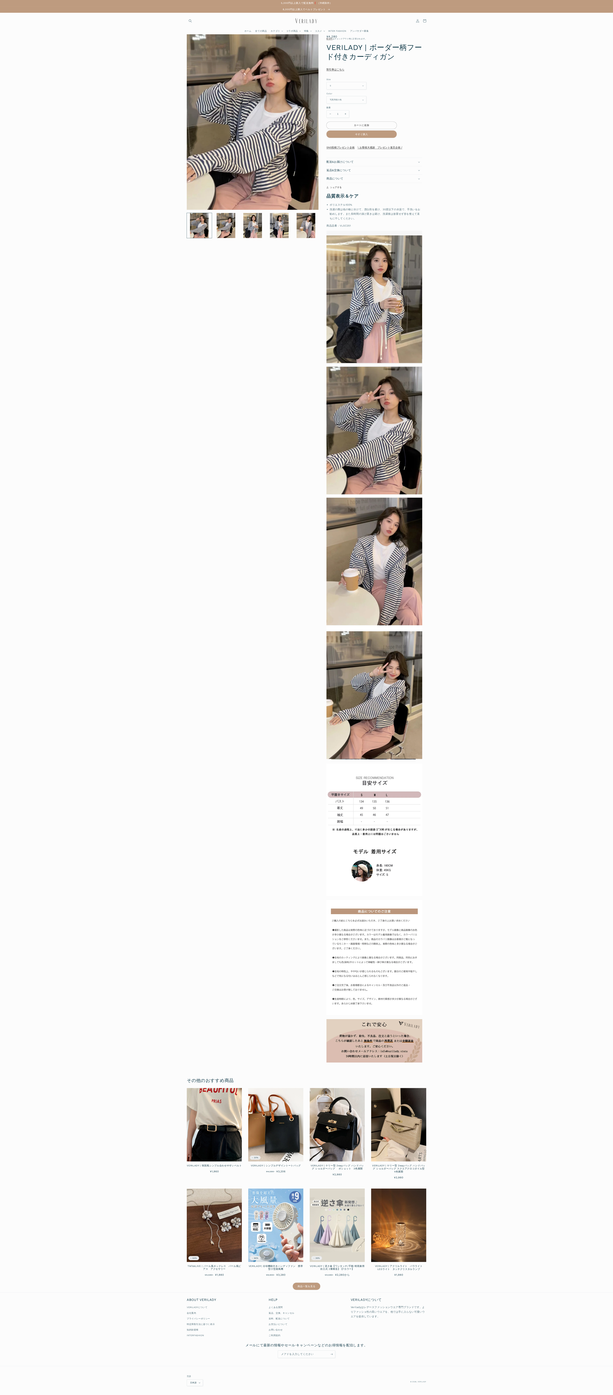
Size (328, 79)
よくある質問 (276, 1307)
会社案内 (191, 1313)
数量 (328, 107)
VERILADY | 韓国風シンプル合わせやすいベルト (214, 1165)
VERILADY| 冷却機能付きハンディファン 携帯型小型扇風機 (276, 1268)
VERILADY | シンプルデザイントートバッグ (276, 1165)
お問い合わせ (276, 1329)
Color (329, 93)
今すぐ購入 (361, 134)
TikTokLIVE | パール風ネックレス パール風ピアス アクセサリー (214, 1268)
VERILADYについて (197, 1307)
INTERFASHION (195, 1335)
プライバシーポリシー (198, 1318)
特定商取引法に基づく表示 (201, 1324)
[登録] (331, 1354)
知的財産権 (192, 1329)
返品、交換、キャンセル (281, 1313)
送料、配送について (279, 1318)
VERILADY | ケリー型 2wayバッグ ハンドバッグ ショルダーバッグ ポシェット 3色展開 (337, 1167)
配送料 (329, 39)
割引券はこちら (335, 69)
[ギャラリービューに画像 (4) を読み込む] (279, 225)
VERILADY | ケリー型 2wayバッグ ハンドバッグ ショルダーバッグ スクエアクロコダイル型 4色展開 (399, 1168)
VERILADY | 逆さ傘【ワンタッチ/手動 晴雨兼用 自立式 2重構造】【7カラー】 (337, 1268)
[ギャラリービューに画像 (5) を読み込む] (305, 225)
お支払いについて (278, 1324)
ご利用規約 (274, 1335)
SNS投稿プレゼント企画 (340, 147)
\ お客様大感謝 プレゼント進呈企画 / (380, 147)
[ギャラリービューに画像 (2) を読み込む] (225, 225)
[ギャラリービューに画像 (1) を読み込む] (199, 225)
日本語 (193, 1382)
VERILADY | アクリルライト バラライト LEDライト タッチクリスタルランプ (400, 1268)
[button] (190, 20)
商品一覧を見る (306, 1286)
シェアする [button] (336, 187)
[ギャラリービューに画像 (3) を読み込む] (252, 225)
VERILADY (422, 1382)
